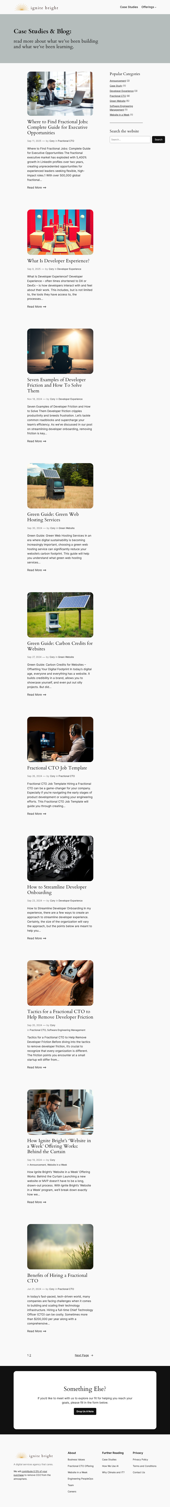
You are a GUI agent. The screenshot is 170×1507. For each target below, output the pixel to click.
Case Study (116, 85)
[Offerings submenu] (155, 7)
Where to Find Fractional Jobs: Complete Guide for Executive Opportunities (57, 127)
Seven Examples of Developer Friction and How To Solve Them (56, 385)
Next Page (84, 1355)
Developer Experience (69, 268)
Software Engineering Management (66, 1030)
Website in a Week (57, 1164)
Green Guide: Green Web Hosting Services (53, 517)
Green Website (67, 528)
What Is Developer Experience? (58, 261)
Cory (52, 140)
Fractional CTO (66, 140)
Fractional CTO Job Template (57, 768)
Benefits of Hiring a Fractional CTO (57, 1278)
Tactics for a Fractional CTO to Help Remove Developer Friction (60, 1014)
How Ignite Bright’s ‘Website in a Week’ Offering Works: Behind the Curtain (59, 1146)
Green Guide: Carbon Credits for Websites (60, 646)
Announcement (38, 1164)
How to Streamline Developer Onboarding (56, 889)
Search (158, 139)
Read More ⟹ (36, 188)
